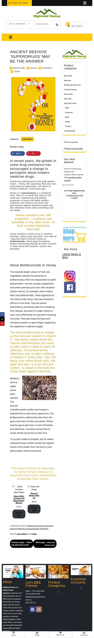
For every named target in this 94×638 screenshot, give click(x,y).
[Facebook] (32, 609)
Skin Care (67, 99)
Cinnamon (69, 112)
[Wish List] (60, 633)
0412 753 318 (23, 2)
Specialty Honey (70, 103)
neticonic (33, 68)
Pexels (34, 534)
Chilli (67, 108)
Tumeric (68, 126)
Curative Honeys (70, 90)
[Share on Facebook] (2, 314)
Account (83, 635)
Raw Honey (68, 94)
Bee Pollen (68, 76)
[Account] (84, 633)
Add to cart (19, 514)
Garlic (67, 117)
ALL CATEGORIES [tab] (18, 24)
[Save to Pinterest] (2, 323)
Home (13, 635)
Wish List (60, 635)
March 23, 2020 (19, 68)
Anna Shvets (22, 534)
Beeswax (67, 80)
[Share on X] (2, 319)
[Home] (13, 632)
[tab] (84, 3)
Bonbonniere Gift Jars (72, 85)
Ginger (67, 122)
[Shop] (37, 633)
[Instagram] (39, 609)
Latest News (27, 139)
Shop (37, 635)
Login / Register (73, 24)
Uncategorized (69, 131)
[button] (58, 592)
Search (57, 25)
